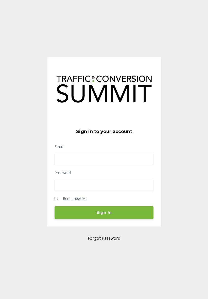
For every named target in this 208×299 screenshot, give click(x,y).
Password (63, 172)
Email (59, 146)
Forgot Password (104, 238)
